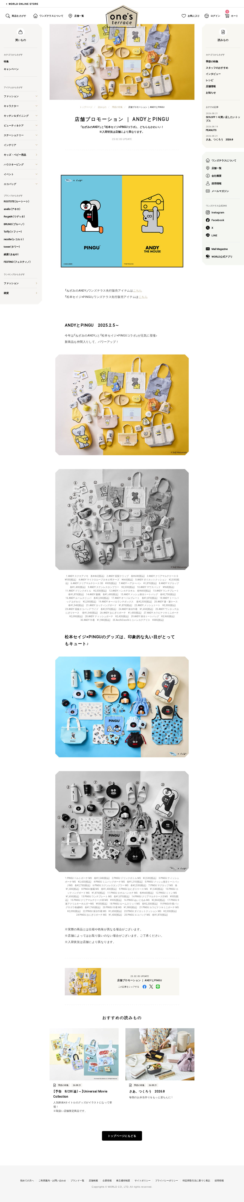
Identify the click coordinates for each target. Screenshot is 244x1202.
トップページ (86, 107)
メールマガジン (220, 191)
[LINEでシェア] (157, 986)
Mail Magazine (220, 249)
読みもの (102, 107)
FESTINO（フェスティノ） (17, 261)
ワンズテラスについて (224, 160)
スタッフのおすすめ (217, 67)
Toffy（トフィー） (13, 231)
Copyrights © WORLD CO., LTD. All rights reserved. (122, 1187)
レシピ (209, 80)
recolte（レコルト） (14, 239)
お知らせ (211, 92)
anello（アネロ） (12, 209)
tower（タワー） (12, 246)
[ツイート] (151, 986)
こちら (137, 290)
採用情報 (217, 183)
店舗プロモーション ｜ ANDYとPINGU (146, 107)
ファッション (11, 283)
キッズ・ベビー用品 (15, 154)
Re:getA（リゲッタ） (14, 216)
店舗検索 (93, 1180)
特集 (6, 61)
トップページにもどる (122, 1136)
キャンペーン (11, 69)
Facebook (218, 220)
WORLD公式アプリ (222, 256)
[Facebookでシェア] (144, 986)
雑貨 (6, 293)
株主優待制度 (123, 1180)
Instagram (218, 212)
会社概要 (217, 175)
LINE (214, 235)
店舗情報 (211, 86)
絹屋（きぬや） (11, 254)
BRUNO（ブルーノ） (14, 224)
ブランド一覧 (77, 1180)
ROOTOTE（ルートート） (17, 201)
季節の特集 (212, 61)
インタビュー (213, 74)
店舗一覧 (217, 168)
